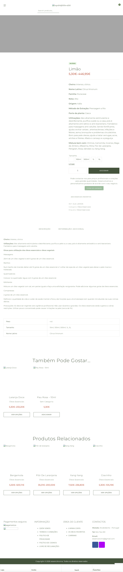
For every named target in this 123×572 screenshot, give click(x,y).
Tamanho (73, 156)
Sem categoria (46, 402)
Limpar (72, 164)
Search (57, 10)
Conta (33, 570)
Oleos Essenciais (83, 210)
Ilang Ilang (76, 475)
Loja (2, 570)
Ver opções (16, 414)
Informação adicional (71, 229)
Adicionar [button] (47, 414)
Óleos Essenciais (84, 207)
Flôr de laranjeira (46, 475)
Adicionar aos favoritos (81, 197)
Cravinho (106, 475)
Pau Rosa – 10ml (46, 397)
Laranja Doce (16, 397)
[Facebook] (95, 545)
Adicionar (103, 171)
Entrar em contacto (94, 188)
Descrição (45, 229)
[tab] (45, 229)
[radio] (71, 159)
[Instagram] (102, 545)
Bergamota (16, 475)
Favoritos (96, 570)
